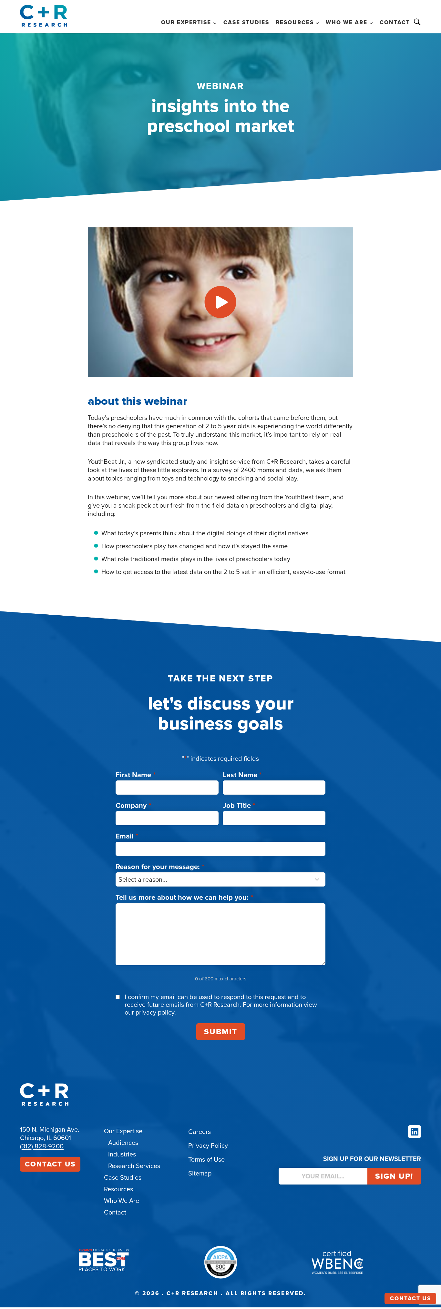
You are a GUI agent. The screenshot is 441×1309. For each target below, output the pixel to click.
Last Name (242, 774)
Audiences (123, 1142)
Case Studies (246, 22)
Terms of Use (206, 1159)
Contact (395, 22)
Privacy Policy (208, 1145)
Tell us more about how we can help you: (184, 897)
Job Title (239, 805)
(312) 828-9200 (42, 1146)
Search (417, 22)
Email (127, 836)
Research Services (134, 1166)
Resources (118, 1189)
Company (133, 805)
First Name (136, 774)
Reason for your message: (160, 866)
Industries (122, 1154)
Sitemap (199, 1173)
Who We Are (121, 1200)
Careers (199, 1131)
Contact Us (50, 1164)
